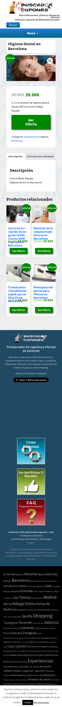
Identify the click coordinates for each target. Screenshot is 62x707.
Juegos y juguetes (23, 670)
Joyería (7, 671)
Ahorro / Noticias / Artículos (31, 373)
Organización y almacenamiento (15, 680)
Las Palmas (22, 597)
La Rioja (55, 591)
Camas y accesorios (38, 641)
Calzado (24, 642)
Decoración (33, 655)
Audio (43, 638)
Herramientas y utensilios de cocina (21, 666)
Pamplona (22, 609)
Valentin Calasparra (11, 628)
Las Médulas (7, 598)
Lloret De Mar (37, 598)
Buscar (13, 25)
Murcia (7, 604)
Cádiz (48, 586)
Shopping (42, 616)
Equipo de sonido (20, 662)
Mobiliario (49, 675)
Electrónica (8, 661)
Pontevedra (43, 609)
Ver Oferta (31, 122)
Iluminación (45, 666)
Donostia (56, 586)
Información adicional (40, 156)
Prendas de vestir (39, 679)
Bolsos (47, 638)
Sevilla (27, 616)
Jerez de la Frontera (42, 591)
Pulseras (41, 683)
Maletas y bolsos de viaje (30, 675)
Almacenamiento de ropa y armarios (16, 638)
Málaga (18, 603)
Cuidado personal (17, 655)
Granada (26, 591)
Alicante (30, 574)
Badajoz (7, 581)
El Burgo (6, 591)
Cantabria (9, 586)
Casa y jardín (17, 646)
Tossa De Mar (38, 623)
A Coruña (9, 574)
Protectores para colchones (24, 684)
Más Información (41, 702)
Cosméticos (23, 651)
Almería (41, 574)
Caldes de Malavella (48, 581)
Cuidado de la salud (36, 651)
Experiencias (31, 136)
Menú (31, 33)
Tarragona (10, 623)
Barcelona (17, 140)
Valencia (51, 622)
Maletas (14, 675)
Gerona (15, 591)
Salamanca (54, 610)
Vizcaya (16, 633)
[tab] (15, 156)
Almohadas (35, 638)
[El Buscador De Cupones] (31, 7)
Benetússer (35, 581)
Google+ (31, 542)
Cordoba (21, 586)
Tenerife (25, 622)
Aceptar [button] (27, 702)
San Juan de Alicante (12, 616)
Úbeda (39, 633)
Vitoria (7, 633)
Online (30, 603)
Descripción (15, 156)
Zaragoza (30, 633)
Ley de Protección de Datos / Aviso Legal (31, 539)
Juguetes (39, 670)
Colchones (53, 646)
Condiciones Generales (31, 535)
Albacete (19, 574)
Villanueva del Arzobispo (44, 628)
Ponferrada (32, 610)
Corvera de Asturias (35, 586)
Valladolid (27, 628)
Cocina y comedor (37, 646)
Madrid (50, 597)
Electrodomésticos (48, 654)
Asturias (52, 574)
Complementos (10, 651)
